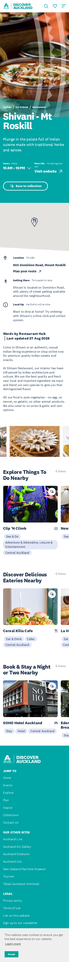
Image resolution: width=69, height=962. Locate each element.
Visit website (45, 171)
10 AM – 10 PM (14, 168)
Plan (6, 800)
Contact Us (10, 823)
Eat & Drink (22, 107)
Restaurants (39, 107)
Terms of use (12, 908)
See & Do (12, 536)
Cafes (31, 639)
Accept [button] (11, 954)
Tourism (8, 876)
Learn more (13, 944)
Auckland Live (12, 839)
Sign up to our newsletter (20, 923)
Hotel (21, 731)
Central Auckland (17, 553)
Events (7, 785)
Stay (9, 731)
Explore (7, 107)
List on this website (16, 916)
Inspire (7, 808)
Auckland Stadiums (16, 854)
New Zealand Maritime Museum (24, 869)
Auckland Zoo (12, 862)
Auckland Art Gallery (17, 847)
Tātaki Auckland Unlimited (21, 884)
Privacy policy (12, 900)
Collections (10, 815)
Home (7, 778)
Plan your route (24, 271)
